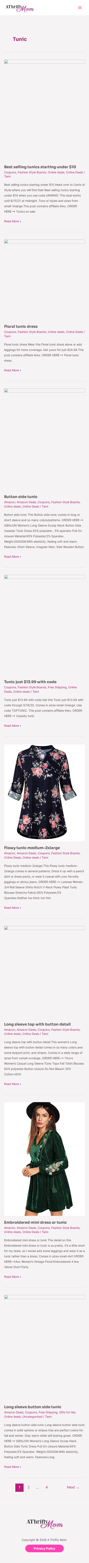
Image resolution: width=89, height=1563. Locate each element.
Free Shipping (57, 687)
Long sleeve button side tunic (32, 1407)
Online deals (56, 172)
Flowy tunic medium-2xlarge (32, 848)
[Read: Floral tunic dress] (44, 279)
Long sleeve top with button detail (37, 1024)
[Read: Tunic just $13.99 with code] (44, 624)
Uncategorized (32, 1416)
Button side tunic (20, 497)
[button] (44, 1548)
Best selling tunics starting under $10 (40, 167)
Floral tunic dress (21, 326)
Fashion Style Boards (32, 172)
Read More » (12, 221)
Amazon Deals (26, 502)
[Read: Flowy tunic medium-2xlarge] (44, 792)
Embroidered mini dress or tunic (35, 1222)
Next (73, 1487)
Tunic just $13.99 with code (30, 682)
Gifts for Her (67, 1412)
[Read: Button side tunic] (44, 439)
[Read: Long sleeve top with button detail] (44, 971)
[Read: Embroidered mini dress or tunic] (44, 1158)
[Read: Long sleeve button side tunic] (44, 1347)
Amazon (9, 502)
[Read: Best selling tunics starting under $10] (44, 109)
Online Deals (74, 172)
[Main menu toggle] (80, 8)
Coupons (10, 172)
